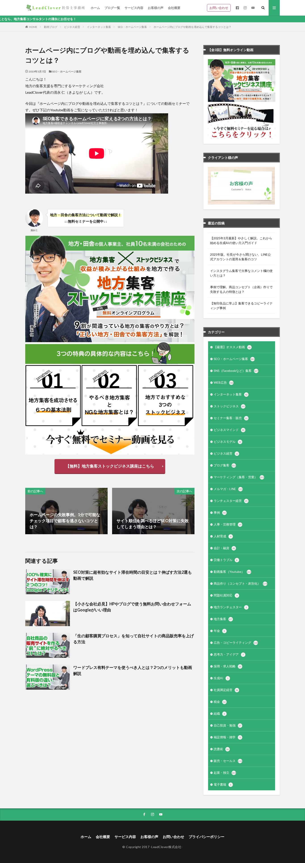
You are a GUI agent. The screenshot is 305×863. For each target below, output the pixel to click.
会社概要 (174, 8)
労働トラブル (226, 560)
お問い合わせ (218, 8)
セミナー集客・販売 (231, 418)
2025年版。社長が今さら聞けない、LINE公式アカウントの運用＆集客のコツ (240, 256)
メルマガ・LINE (228, 489)
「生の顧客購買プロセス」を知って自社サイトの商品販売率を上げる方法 (133, 638)
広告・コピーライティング (236, 642)
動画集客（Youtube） (232, 571)
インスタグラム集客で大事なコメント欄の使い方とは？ (241, 273)
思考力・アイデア (229, 654)
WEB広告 (223, 382)
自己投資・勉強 (227, 725)
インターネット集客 (99, 27)
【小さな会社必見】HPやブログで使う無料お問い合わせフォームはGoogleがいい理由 (132, 606)
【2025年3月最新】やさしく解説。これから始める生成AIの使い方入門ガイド (241, 240)
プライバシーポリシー (206, 836)
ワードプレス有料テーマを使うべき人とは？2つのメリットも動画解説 (132, 670)
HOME (33, 27)
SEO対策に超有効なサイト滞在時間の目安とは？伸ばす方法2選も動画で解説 (132, 575)
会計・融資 (224, 548)
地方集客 (223, 619)
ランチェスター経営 (231, 501)
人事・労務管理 (227, 524)
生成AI (221, 678)
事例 (220, 512)
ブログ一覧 (112, 8)
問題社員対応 (226, 595)
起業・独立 (225, 772)
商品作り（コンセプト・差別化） (240, 583)
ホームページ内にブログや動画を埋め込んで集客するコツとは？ (192, 27)
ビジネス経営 (72, 27)
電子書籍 (222, 784)
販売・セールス (228, 761)
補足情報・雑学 (227, 737)
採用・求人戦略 (227, 666)
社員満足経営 (226, 690)
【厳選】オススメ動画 (232, 347)
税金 (220, 702)
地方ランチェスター (230, 607)
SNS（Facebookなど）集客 (236, 371)
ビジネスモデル (227, 441)
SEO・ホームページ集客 (132, 27)
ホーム (95, 8)
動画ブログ (50, 27)
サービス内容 (134, 8)
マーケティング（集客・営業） (239, 477)
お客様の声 (155, 8)
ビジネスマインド (229, 430)
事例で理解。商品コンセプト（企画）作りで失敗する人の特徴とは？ (241, 289)
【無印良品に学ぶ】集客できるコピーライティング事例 (241, 305)
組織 (219, 713)
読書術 (221, 749)
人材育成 (222, 536)
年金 (219, 631)
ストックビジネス (229, 406)
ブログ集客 (225, 465)
